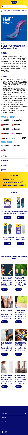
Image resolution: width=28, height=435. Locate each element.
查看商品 (7, 217)
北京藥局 (6, 146)
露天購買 (6, 129)
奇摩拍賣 (17, 129)
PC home (6, 138)
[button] (14, 156)
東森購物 (6, 134)
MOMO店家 (18, 120)
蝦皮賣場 (17, 125)
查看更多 (4, 289)
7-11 (15, 138)
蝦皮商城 (6, 125)
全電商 (24, 138)
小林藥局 (17, 146)
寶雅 (4, 150)
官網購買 (6, 120)
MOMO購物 (18, 134)
